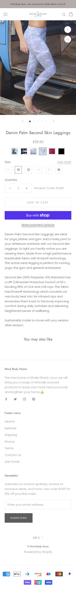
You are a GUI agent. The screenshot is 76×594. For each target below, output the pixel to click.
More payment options (38, 225)
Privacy (10, 442)
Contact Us (13, 455)
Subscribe (18, 518)
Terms (9, 448)
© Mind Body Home (38, 546)
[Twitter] (15, 399)
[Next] (53, 121)
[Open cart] (70, 14)
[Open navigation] (5, 14)
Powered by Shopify (38, 552)
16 (49, 170)
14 (38, 170)
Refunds (10, 428)
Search (10, 421)
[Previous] (22, 121)
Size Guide (12, 462)
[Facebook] (6, 399)
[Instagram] (24, 399)
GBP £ (36, 538)
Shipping (11, 435)
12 (28, 170)
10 (18, 170)
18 (58, 170)
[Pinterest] (33, 399)
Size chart (64, 162)
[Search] (64, 14)
